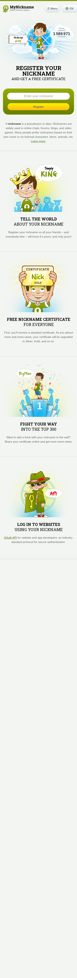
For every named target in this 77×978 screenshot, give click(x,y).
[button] (69, 8)
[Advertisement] (38, 610)
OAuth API (10, 537)
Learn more (38, 141)
